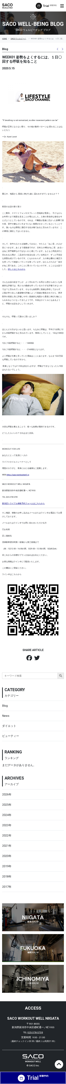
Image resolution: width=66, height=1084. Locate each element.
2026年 (6, 794)
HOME (4, 39)
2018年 (6, 876)
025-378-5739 (35, 1032)
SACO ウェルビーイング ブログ (23, 39)
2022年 (6, 835)
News (5, 715)
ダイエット (9, 726)
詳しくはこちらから (16, 269)
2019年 (6, 866)
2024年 (6, 815)
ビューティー (10, 736)
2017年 (6, 886)
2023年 (6, 825)
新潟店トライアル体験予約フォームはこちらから (23, 503)
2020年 (6, 856)
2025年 (6, 804)
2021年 (6, 845)
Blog (5, 705)
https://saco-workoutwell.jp (18, 475)
